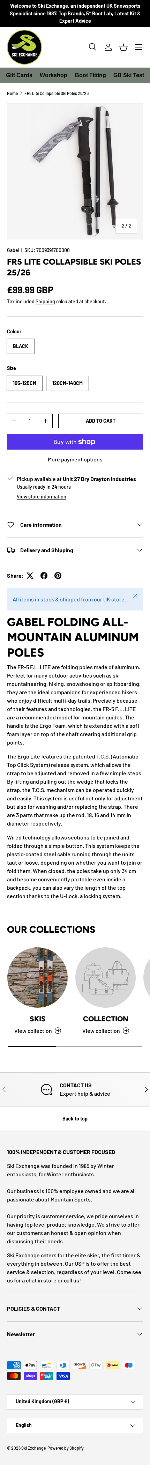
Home (12, 93)
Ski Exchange (33, 1447)
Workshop (53, 75)
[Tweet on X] (30, 576)
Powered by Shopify (65, 1447)
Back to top (75, 1119)
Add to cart (100, 421)
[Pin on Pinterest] (58, 576)
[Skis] (37, 977)
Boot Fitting (90, 75)
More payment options (75, 459)
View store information (41, 497)
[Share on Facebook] (44, 576)
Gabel (13, 250)
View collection (101, 1030)
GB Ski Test (128, 75)
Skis (38, 1018)
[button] (123, 47)
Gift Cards (19, 75)
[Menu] (139, 47)
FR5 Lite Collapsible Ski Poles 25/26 (56, 93)
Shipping (45, 301)
